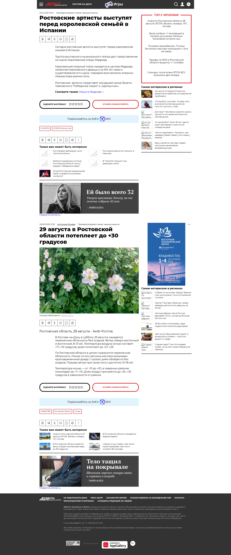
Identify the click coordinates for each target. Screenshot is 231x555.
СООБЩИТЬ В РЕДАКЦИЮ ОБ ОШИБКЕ (115, 501)
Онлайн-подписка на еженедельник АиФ (150, 498)
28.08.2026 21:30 (47, 224)
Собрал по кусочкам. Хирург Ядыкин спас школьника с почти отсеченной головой (173, 295)
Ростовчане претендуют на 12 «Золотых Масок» (67, 152)
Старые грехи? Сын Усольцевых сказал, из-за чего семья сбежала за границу (172, 347)
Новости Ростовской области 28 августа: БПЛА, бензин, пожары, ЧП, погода (166, 24)
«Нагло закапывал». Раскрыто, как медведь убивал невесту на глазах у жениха (172, 135)
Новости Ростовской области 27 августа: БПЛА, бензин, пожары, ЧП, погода (69, 436)
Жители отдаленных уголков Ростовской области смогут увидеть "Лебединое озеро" (67, 163)
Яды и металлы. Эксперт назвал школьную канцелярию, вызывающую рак (170, 145)
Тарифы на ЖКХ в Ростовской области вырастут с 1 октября (166, 61)
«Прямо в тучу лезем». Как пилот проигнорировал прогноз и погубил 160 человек (119, 446)
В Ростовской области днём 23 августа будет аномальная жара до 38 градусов (68, 446)
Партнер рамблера (90, 543)
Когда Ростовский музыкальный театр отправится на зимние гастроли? (69, 173)
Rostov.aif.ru (67, 315)
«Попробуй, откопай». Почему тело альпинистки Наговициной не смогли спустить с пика (172, 104)
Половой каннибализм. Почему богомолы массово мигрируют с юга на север (166, 49)
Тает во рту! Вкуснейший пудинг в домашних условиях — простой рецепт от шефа (171, 336)
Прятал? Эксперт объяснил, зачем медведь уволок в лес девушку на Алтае (171, 305)
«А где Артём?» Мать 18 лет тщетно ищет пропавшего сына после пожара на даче (172, 124)
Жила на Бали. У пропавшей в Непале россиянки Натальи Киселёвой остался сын (166, 36)
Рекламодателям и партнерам (79, 501)
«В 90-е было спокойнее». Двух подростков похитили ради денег (171, 324)
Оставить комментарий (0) (116, 104)
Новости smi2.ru (49, 214)
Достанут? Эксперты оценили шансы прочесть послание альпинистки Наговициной (173, 114)
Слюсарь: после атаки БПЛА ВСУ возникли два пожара (166, 74)
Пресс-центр (97, 498)
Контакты (179, 498)
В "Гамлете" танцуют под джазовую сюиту (115, 162)
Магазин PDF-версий (116, 498)
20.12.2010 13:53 (46, 13)
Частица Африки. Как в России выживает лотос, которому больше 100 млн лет (172, 315)
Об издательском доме (75, 498)
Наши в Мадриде (90, 91)
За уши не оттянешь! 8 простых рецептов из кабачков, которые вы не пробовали (173, 93)
